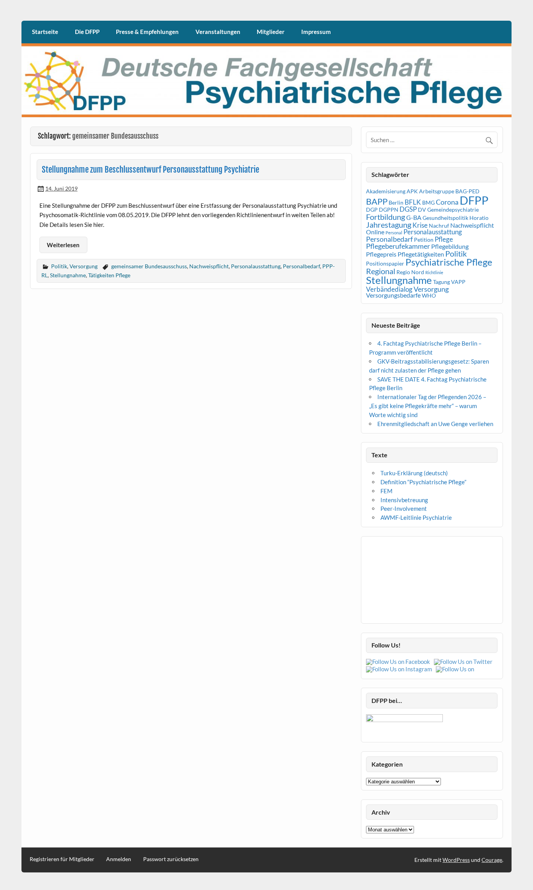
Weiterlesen (63, 244)
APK (412, 191)
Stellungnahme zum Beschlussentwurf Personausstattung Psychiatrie (150, 169)
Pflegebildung (450, 246)
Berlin (396, 203)
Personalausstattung (256, 266)
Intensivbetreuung (404, 499)
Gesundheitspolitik (445, 218)
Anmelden (118, 859)
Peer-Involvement (403, 508)
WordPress (456, 859)
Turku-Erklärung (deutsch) (414, 472)
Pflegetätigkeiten (421, 254)
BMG (428, 203)
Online (375, 231)
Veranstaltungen (217, 31)
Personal (394, 232)
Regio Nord (410, 272)
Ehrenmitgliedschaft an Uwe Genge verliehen (435, 423)
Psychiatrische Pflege (448, 262)
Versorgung (83, 266)
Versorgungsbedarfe (393, 295)
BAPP (376, 201)
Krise (420, 225)
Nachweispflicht (209, 266)
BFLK (413, 202)
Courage (491, 859)
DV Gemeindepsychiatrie (448, 210)
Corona (447, 202)
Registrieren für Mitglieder (62, 859)
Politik (59, 266)
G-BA (413, 217)
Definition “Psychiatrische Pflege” (423, 481)
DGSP (408, 209)
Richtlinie (434, 272)
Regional (380, 271)
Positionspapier (385, 263)
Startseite (45, 31)
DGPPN (388, 210)
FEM (386, 490)
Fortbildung (385, 216)
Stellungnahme (68, 275)
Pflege (444, 239)
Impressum (316, 31)
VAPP (458, 282)
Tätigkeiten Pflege (109, 275)
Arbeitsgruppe (436, 191)
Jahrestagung (388, 224)
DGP (372, 210)
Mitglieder (270, 31)
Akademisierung (385, 191)
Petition (424, 240)
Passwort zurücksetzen (171, 859)
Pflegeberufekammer (398, 246)
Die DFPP (87, 31)
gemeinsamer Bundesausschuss (149, 266)
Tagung (441, 282)
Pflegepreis (381, 254)
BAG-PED (467, 191)
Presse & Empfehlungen (147, 31)
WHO (429, 296)
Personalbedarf (301, 266)
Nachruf (439, 226)
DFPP (474, 200)
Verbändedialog (389, 289)
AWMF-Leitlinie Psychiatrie (416, 517)
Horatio (479, 218)
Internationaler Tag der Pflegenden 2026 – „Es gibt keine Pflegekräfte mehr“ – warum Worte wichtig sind (427, 405)
